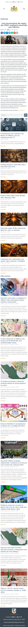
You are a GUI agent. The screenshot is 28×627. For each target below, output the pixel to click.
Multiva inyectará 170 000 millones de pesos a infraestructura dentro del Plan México (14, 550)
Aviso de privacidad (8, 625)
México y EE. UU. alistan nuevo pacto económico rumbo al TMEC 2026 (13, 590)
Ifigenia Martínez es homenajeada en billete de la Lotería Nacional (13, 425)
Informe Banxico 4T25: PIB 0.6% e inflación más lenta (13, 166)
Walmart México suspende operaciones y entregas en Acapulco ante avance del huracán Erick (14, 463)
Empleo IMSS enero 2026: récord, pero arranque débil (13, 196)
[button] (24, 9)
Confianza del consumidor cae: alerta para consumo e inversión (13, 260)
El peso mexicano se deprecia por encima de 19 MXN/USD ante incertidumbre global (12, 341)
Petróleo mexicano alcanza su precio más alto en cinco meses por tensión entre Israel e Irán (14, 507)
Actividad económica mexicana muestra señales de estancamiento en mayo (13, 383)
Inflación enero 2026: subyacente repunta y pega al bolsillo (13, 229)
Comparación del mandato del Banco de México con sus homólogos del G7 (12, 135)
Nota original (21, 110)
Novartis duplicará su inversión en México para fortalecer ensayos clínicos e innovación (13, 300)
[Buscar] (25, 115)
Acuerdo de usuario (20, 625)
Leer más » (3, 146)
